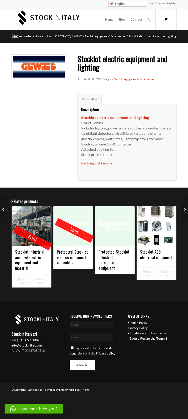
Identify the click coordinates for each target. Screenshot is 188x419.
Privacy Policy (138, 328)
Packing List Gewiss (97, 163)
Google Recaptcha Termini (148, 338)
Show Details (40, 281)
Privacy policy (105, 353)
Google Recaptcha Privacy (147, 333)
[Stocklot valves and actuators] (184, 209)
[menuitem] (162, 3)
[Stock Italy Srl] (47, 19)
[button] (34, 409)
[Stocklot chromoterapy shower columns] (3, 209)
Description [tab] (89, 98)
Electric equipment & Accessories (134, 79)
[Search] (148, 19)
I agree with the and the (92, 350)
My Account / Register (163, 3)
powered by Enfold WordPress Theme (67, 389)
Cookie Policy (137, 323)
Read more (23, 281)
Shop (14, 36)
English (119, 3)
